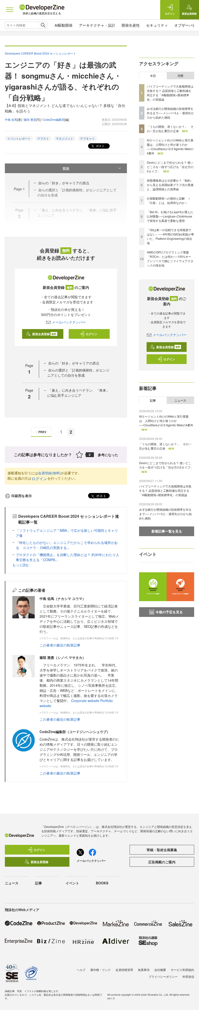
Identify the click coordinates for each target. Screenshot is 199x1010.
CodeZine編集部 (54, 119)
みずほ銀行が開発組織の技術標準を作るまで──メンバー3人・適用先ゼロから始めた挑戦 (170, 112)
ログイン (91, 334)
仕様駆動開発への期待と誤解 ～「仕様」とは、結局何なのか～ (169, 200)
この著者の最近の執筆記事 (60, 645)
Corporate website (85, 700)
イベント (72, 883)
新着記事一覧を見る (166, 531)
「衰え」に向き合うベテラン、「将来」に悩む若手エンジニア (78, 393)
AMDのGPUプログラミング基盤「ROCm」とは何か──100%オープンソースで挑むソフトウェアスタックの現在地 (170, 258)
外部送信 (188, 976)
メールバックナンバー (69, 322)
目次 (66, 168)
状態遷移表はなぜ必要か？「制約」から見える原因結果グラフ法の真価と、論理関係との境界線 (170, 184)
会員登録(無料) (49, 472)
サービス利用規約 (182, 970)
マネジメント (64, 138)
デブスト (43, 138)
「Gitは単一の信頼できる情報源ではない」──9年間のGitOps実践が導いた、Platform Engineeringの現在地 (170, 236)
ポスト (100, 146)
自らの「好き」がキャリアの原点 (63, 182)
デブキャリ (87, 138)
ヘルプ (81, 970)
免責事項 (143, 970)
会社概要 (160, 970)
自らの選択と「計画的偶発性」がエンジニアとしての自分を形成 (78, 373)
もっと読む (20, 564)
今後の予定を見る (169, 611)
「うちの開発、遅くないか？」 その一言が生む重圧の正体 (170, 128)
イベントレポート (19, 138)
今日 (153, 75)
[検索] (43, 25)
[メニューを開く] (9, 9)
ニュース (180, 400)
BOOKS (102, 883)
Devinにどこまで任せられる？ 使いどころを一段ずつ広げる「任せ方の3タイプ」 (170, 166)
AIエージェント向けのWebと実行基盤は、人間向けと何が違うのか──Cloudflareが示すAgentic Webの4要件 (170, 146)
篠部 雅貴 (30, 119)
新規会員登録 (44, 334)
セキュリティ (157, 25)
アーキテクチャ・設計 (97, 25)
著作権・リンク (100, 970)
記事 (153, 400)
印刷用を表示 (21, 495)
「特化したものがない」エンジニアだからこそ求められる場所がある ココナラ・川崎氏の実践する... (67, 545)
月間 (180, 75)
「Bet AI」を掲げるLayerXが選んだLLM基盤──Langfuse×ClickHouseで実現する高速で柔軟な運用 (170, 216)
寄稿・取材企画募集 (162, 849)
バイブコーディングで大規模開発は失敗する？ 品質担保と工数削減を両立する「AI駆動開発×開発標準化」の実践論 (170, 92)
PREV (42, 432)
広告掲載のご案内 (161, 861)
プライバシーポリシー (163, 976)
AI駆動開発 (64, 25)
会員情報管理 (124, 970)
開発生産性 (131, 25)
